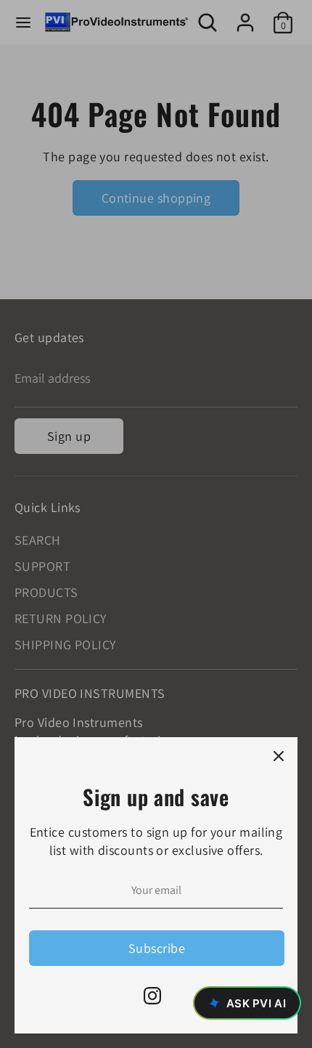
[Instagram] (152, 995)
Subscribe (156, 948)
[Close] (279, 756)
